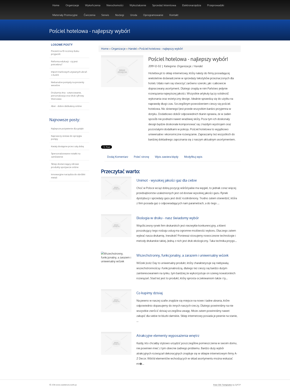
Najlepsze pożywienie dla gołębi (67, 128)
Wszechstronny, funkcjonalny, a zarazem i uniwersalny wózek (182, 255)
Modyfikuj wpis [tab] (193, 156)
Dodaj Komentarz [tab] (117, 156)
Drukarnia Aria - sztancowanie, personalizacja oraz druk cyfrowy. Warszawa (67, 95)
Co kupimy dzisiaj (149, 293)
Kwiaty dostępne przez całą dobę (67, 146)
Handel (132, 48)
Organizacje (118, 48)
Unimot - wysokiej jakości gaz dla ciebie (166, 180)
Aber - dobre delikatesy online (66, 106)
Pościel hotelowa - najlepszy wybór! (161, 48)
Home (105, 48)
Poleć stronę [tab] (141, 156)
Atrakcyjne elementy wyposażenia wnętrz (167, 335)
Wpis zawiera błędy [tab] (166, 156)
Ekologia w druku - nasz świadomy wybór (167, 218)
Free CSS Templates (222, 385)
